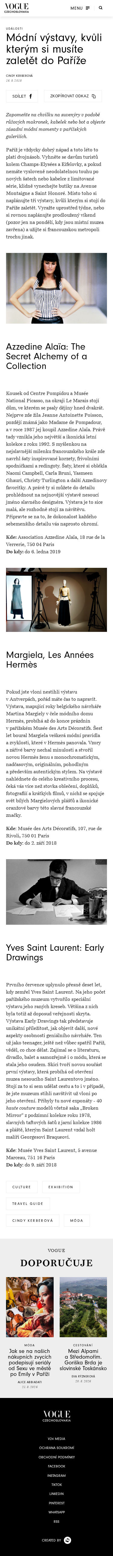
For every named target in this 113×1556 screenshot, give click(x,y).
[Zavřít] (106, 1549)
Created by (51, 1540)
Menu (77, 8)
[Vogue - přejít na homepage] (16, 8)
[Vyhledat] (100, 7)
